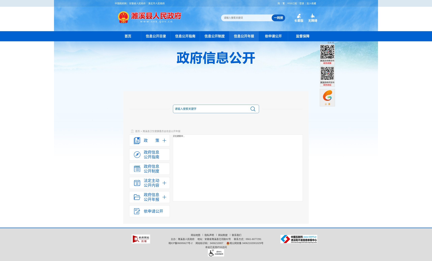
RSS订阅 (292, 3)
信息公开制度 (215, 36)
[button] (298, 18)
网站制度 (223, 235)
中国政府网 (121, 3)
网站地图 (196, 235)
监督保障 (302, 36)
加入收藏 (311, 3)
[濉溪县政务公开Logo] (150, 17)
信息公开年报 (244, 36)
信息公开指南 (185, 36)
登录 (301, 3)
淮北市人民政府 (156, 3)
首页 (128, 36)
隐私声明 (210, 235)
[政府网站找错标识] (141, 238)
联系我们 (236, 235)
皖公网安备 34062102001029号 (246, 243)
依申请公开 (273, 36)
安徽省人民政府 (137, 3)
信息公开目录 (156, 36)
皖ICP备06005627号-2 (181, 243)
